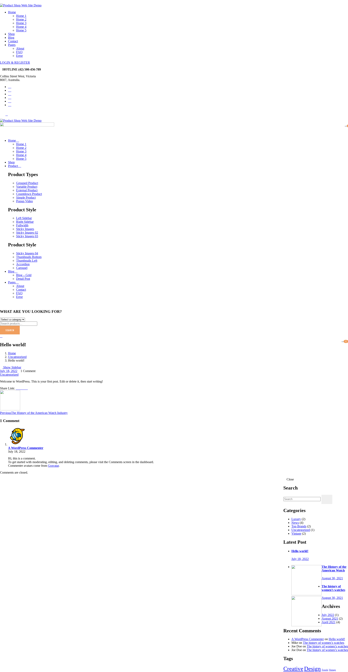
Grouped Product (27, 183)
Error (19, 55)
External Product (26, 190)
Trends (325, 670)
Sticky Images (25, 229)
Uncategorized (17, 357)
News (295, 522)
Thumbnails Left (26, 260)
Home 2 (21, 19)
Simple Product (26, 197)
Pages (12, 45)
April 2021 (329, 622)
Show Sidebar (11, 367)
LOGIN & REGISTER (15, 62)
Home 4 (21, 26)
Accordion (23, 264)
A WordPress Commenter (25, 448)
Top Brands (298, 526)
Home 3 (21, 23)
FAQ (19, 52)
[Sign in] (1, 336)
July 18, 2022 (8, 371)
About (20, 48)
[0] (343, 340)
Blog (11, 37)
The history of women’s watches (333, 588)
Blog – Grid (23, 275)
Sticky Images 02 (27, 232)
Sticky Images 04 (27, 253)
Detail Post (23, 278)
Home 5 (21, 30)
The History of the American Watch (334, 568)
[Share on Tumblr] (23, 388)
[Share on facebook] (17, 388)
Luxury (296, 519)
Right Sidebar (25, 221)
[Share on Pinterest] (26, 388)
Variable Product (26, 186)
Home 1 (21, 16)
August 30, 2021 (332, 578)
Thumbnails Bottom (28, 257)
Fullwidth (22, 225)
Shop (11, 34)
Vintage (296, 533)
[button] (346, 124)
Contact (13, 41)
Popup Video (24, 201)
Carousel (21, 268)
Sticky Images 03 (27, 236)
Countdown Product (29, 194)
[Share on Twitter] (20, 388)
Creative (293, 668)
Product (13, 166)
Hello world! (299, 551)
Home (12, 12)
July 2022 (328, 615)
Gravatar (53, 465)
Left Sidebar (24, 218)
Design (312, 668)
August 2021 (330, 618)
